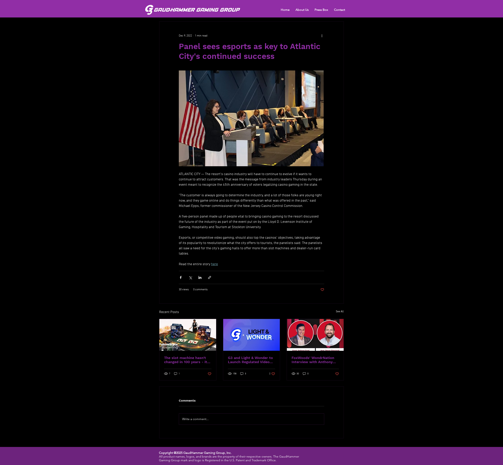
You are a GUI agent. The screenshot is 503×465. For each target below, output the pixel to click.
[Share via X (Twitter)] (190, 277)
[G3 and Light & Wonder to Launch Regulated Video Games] (251, 335)
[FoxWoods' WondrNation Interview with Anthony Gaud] (315, 335)
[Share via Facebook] (181, 277)
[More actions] (321, 35)
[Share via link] (209, 277)
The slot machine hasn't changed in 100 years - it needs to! (185, 360)
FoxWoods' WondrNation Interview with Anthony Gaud (313, 360)
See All (340, 311)
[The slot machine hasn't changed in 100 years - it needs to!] (187, 335)
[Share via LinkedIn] (200, 277)
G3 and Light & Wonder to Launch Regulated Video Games (250, 360)
